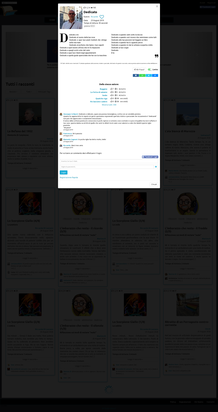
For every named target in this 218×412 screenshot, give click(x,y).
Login (63, 172)
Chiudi (154, 184)
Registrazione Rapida (69, 177)
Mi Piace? (140, 69)
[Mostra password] (156, 167)
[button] (150, 157)
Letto (155, 69)
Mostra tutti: (109, 105)
